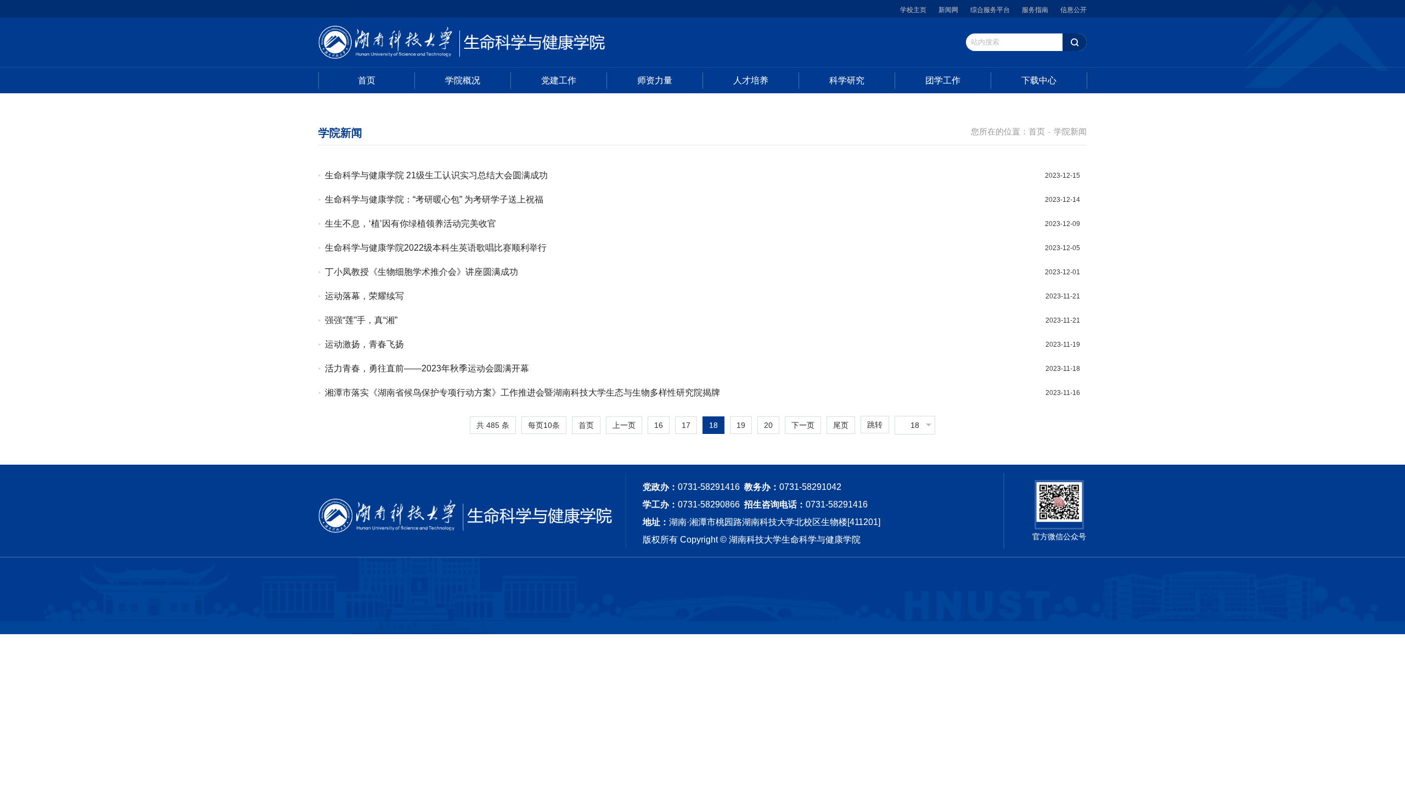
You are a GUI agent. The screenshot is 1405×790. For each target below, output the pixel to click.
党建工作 (558, 80)
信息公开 (1073, 10)
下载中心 (1038, 80)
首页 (366, 80)
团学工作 (942, 80)
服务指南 (1035, 10)
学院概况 (462, 80)
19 (741, 425)
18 (713, 425)
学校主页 (913, 10)
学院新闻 (1070, 131)
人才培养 (750, 80)
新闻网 (948, 10)
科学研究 (846, 80)
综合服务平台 (990, 10)
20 (768, 425)
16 (658, 425)
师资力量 (654, 80)
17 (686, 425)
